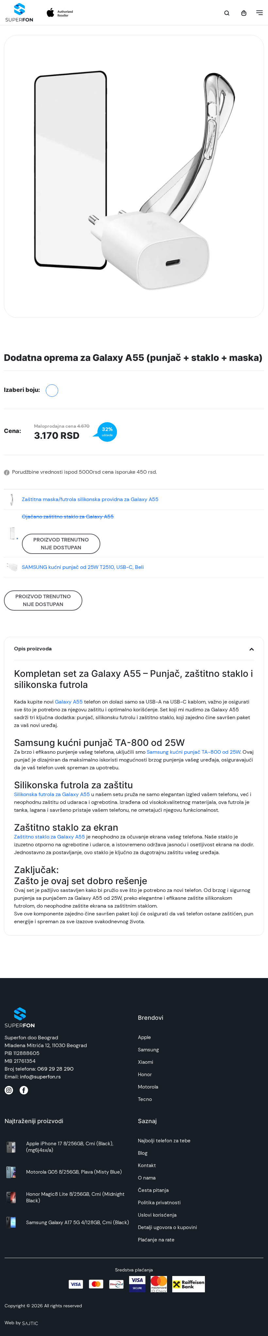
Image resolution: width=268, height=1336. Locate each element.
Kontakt (147, 1165)
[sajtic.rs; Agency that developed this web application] (30, 1323)
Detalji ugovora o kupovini (167, 1227)
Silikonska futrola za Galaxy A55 (52, 794)
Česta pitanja (153, 1190)
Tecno (145, 1099)
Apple (144, 1037)
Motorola (148, 1087)
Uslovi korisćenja (157, 1215)
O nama (147, 1178)
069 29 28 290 (55, 1068)
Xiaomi (145, 1062)
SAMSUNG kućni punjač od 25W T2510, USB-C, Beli (83, 567)
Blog (142, 1153)
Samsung (148, 1050)
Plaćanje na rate (156, 1240)
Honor (145, 1074)
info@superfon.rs (40, 1076)
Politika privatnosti (159, 1202)
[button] (257, 12)
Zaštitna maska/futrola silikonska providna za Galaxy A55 (90, 499)
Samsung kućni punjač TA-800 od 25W (193, 752)
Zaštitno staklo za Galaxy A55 (49, 836)
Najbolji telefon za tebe (164, 1140)
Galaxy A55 (69, 701)
